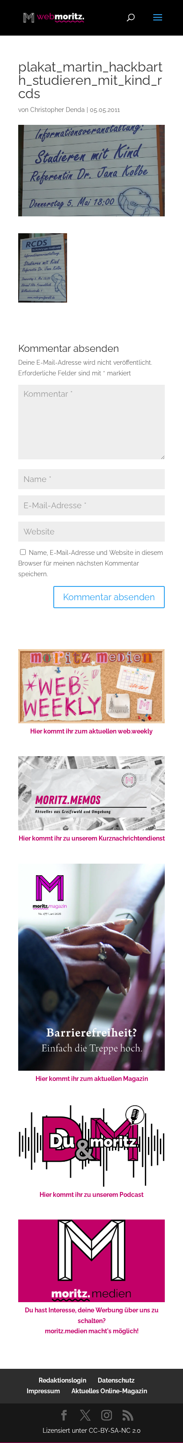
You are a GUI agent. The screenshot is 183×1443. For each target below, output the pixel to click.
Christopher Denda (57, 109)
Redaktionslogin (62, 1380)
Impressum (43, 1391)
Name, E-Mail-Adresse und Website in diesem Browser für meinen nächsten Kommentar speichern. (90, 563)
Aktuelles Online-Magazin (109, 1391)
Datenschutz (116, 1380)
